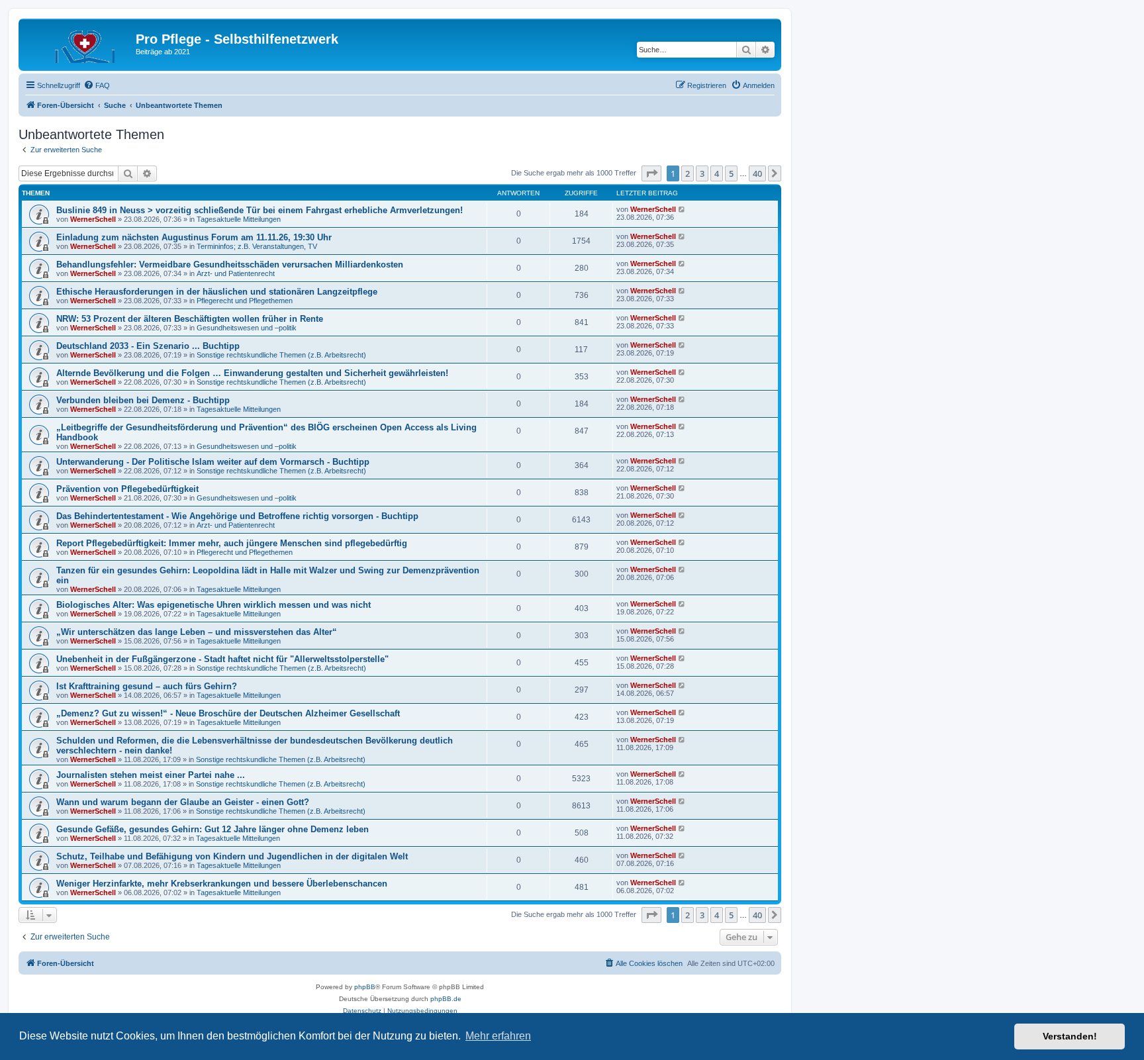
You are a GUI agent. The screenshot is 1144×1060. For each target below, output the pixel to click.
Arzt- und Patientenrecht (236, 273)
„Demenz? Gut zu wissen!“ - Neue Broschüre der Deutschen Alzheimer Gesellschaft (228, 713)
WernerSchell (93, 219)
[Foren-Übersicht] (79, 43)
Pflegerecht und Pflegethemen (245, 301)
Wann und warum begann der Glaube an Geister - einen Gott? (182, 802)
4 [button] (716, 173)
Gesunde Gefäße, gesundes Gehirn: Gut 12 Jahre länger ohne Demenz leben (212, 829)
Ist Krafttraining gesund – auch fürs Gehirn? (146, 686)
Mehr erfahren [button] (498, 1035)
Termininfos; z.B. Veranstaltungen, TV (257, 246)
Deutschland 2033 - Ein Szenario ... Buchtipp (148, 346)
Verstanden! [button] (1070, 1036)
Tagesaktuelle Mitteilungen (239, 219)
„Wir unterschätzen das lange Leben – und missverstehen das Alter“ (196, 632)
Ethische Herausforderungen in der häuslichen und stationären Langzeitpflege (216, 292)
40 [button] (757, 173)
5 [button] (731, 173)
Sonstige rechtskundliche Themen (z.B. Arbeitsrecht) (281, 355)
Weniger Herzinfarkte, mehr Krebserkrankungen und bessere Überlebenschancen (221, 884)
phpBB (364, 986)
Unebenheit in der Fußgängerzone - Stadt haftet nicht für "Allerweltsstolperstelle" (222, 659)
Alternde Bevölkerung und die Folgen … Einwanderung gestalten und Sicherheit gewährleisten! (252, 373)
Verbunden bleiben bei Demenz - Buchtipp (143, 400)
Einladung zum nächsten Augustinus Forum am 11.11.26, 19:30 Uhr (194, 237)
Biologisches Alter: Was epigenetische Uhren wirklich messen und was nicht (213, 605)
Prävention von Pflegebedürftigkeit (127, 489)
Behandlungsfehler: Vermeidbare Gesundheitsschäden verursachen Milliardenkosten (229, 264)
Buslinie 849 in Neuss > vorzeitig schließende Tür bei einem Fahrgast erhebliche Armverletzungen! (259, 210)
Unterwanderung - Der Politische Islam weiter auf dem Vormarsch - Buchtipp (212, 462)
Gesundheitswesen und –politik (247, 328)
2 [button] (687, 173)
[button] (651, 173)
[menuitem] (96, 85)
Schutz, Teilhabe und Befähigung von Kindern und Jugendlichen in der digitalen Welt (232, 856)
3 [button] (702, 173)
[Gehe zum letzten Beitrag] (682, 209)
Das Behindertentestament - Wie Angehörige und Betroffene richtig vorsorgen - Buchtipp (237, 516)
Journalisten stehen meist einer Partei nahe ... (150, 775)
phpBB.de (445, 998)
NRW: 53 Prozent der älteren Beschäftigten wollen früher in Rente (189, 319)
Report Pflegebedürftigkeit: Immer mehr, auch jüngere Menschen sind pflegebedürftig (231, 543)
